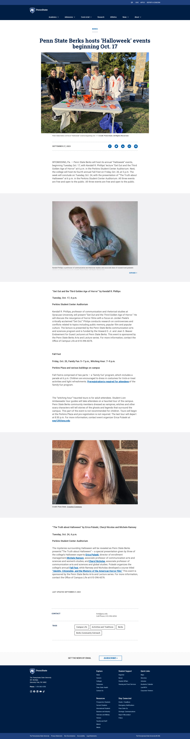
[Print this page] (136, 146)
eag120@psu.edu (61, 420)
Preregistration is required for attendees (108, 381)
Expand (132, 273)
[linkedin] (123, 146)
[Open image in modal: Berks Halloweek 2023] (95, 92)
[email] (129, 146)
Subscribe (110, 658)
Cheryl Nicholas (97, 561)
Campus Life (81, 627)
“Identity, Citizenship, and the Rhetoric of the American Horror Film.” (87, 571)
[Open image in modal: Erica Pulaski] (95, 472)
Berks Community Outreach (88, 633)
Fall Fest (74, 567)
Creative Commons (74, 507)
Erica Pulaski (92, 554)
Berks (95, 29)
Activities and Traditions (102, 627)
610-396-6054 (111, 616)
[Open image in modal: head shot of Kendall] (95, 233)
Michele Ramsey (75, 558)
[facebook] (110, 146)
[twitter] (116, 146)
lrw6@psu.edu (102, 614)
